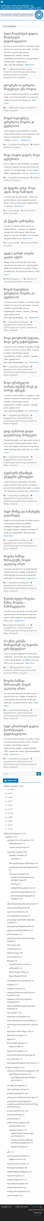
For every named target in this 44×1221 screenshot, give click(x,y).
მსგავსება (10, 961)
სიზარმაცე (14, 884)
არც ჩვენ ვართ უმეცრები (16, 1085)
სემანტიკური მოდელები (12, 833)
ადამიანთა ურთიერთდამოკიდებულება (21, 1071)
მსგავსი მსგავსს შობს (16, 976)
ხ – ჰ (7, 829)
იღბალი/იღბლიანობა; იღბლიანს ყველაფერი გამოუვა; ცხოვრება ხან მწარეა (20, 715)
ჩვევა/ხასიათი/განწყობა (15, 1051)
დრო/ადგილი (12, 945)
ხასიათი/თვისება (13, 1195)
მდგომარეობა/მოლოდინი (16, 1164)
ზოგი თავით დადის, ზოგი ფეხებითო (22, 157)
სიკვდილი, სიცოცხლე (15, 988)
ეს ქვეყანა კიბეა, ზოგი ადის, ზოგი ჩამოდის (19, 190)
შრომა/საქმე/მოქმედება (15, 1043)
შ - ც (7, 108)
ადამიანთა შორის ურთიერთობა (18, 840)
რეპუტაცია (11, 985)
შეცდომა (10, 1039)
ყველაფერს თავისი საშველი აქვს (19, 1031)
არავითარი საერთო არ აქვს (19, 964)
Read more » (30, 65)
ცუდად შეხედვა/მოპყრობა (18, 1074)
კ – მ (7, 801)
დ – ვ (7, 793)
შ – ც (7, 821)
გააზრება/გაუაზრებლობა (16, 1093)
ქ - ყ (20, 279)
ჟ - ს (7, 667)
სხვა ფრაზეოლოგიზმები (16, 1184)
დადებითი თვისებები (16, 855)
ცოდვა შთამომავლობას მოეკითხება (20, 1055)
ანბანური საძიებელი (11, 786)
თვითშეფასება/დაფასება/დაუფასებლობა (24, 867)
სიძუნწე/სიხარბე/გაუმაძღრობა (21, 888)
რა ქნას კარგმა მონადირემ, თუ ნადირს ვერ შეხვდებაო (21, 645)
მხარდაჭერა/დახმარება (15, 1168)
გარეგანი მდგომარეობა (15, 1111)
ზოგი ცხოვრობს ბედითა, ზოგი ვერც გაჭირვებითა (21, 340)
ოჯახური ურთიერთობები (17, 847)
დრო (9, 1152)
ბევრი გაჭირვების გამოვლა (17, 1089)
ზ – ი (7, 797)
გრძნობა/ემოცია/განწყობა (16, 1123)
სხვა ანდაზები (15, 210)
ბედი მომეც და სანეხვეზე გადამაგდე (22, 513)
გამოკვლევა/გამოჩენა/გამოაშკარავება (21, 1097)
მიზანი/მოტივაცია (12, 279)
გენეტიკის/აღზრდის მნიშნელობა (18, 930)
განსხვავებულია (14, 968)
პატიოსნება (15, 859)
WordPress (38, 1216)
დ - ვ (7, 210)
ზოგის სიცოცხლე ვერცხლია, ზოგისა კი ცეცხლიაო (19, 122)
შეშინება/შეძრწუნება (18, 1147)
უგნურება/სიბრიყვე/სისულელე (21, 892)
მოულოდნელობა (13, 957)
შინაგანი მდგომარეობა (15, 1187)
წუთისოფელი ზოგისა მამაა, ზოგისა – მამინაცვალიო (19, 602)
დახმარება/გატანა (15, 843)
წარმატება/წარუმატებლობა (17, 1191)
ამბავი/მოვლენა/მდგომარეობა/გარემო (21, 904)
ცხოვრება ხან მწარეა (30, 243)
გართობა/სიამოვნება (14, 1115)
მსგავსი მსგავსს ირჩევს (17, 972)
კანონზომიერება (13, 949)
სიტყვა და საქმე (14, 1046)
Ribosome (36, 1207)
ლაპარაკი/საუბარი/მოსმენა (17, 1156)
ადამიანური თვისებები (15, 852)
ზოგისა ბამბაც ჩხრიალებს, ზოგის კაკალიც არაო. (17, 560)
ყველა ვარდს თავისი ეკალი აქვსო (19, 255)
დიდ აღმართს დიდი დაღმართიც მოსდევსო (20, 433)
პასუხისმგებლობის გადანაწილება (19, 981)
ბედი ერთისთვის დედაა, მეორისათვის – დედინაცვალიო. (21, 730)
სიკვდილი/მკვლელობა (15, 1180)
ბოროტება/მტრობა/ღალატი (17, 916)
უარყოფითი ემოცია (16, 1130)
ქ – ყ (7, 817)
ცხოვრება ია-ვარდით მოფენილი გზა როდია (20, 87)
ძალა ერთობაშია (13, 1059)
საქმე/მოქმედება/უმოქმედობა (17, 1172)
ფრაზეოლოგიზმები (12, 1067)
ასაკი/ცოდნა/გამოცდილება (17, 908)
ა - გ (7, 69)
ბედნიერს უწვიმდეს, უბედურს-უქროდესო (18, 475)
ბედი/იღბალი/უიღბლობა (16, 912)
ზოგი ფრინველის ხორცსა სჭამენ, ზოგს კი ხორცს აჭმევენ (21, 386)
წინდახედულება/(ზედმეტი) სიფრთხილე (21, 1063)
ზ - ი (7, 144)
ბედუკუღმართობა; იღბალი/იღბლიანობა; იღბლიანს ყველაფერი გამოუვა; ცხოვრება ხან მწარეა (20, 72)
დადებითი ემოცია (15, 1126)
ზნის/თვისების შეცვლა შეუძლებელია (22, 863)
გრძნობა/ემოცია (13, 934)
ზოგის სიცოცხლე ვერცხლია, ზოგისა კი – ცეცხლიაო (20, 293)
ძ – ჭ (7, 825)
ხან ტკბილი (21, 77)
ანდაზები (8, 837)
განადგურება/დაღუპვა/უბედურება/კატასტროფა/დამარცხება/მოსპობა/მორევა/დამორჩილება (22, 1104)
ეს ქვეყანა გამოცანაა (19, 221)
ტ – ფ (7, 813)
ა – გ (7, 789)
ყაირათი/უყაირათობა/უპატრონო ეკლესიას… (23, 1024)
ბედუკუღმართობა (10, 713)
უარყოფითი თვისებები (17, 874)
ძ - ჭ (27, 625)
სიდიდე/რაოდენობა (14, 1176)
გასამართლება (12, 1119)
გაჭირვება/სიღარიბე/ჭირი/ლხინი (19, 926)
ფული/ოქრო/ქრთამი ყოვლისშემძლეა (20, 1020)
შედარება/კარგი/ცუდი (15, 1035)
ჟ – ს (7, 809)
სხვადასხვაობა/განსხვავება (19, 144)
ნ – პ (7, 805)
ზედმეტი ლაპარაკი (16, 1159)
